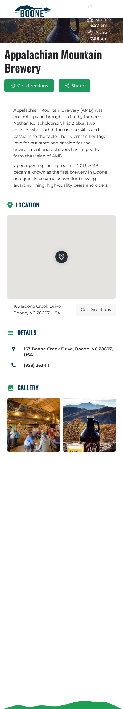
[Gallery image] (33, 425)
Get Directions (96, 309)
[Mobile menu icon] (7, 12)
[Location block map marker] (61, 256)
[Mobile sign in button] (68, 9)
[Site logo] (34, 11)
